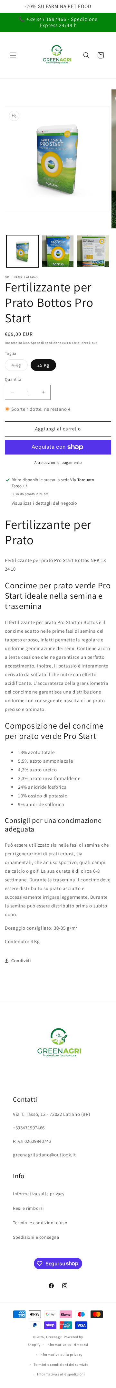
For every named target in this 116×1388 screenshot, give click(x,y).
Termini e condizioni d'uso (40, 1223)
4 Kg (20, 366)
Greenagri (55, 1337)
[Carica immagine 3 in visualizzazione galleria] (58, 251)
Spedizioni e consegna (36, 1237)
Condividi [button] (21, 960)
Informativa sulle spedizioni (61, 1374)
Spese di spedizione (46, 343)
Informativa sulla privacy (38, 1194)
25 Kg (43, 365)
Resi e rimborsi (28, 1208)
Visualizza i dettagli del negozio (44, 503)
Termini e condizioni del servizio (61, 1364)
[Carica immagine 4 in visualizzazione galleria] (93, 251)
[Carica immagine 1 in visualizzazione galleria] (22, 251)
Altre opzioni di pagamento (58, 462)
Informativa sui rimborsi (67, 1344)
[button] (13, 55)
